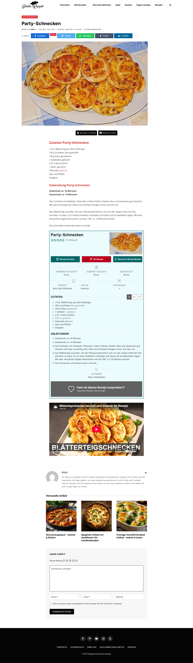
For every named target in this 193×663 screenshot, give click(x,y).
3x (139, 296)
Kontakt (158, 5)
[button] (52, 240)
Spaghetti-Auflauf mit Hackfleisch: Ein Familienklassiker (92, 537)
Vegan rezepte (143, 5)
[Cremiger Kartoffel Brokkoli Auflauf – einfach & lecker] (131, 516)
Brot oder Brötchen (102, 5)
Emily (33, 29)
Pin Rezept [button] (98, 259)
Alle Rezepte (80, 5)
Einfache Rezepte (104, 654)
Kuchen (128, 5)
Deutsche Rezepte (30, 17)
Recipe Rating (56, 560)
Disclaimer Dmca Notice (112, 647)
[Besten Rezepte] (33, 5)
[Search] (170, 5)
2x (134, 296)
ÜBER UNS (91, 647)
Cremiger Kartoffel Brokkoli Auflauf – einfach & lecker (130, 536)
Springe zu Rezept (87, 133)
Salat (117, 5)
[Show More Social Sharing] (135, 35)
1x (129, 296)
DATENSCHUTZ (77, 647)
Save (54, 34)
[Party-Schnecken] (85, 125)
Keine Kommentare (93, 29)
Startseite (65, 5)
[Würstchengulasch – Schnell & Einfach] (61, 516)
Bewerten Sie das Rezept (129, 259)
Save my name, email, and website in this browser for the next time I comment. (87, 603)
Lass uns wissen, (85, 390)
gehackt (63, 170)
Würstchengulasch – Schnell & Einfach (60, 536)
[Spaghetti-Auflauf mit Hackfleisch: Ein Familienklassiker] (96, 516)
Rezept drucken (109, 133)
